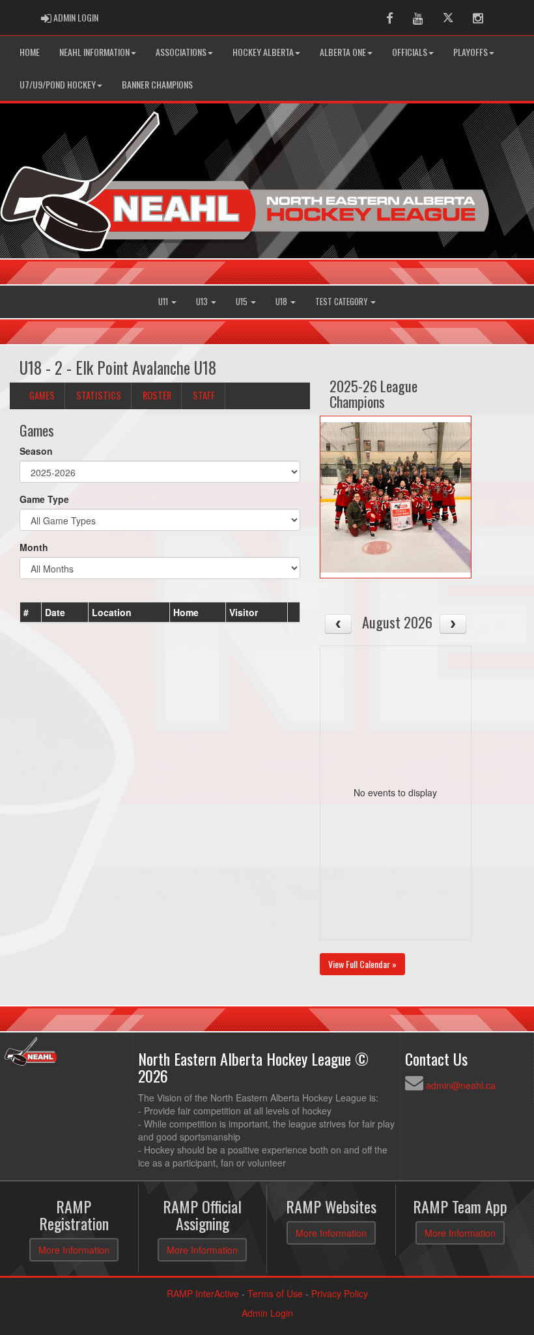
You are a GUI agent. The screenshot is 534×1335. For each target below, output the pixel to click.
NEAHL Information (94, 52)
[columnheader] (31, 612)
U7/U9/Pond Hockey (58, 84)
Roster (157, 395)
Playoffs (470, 52)
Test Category (342, 301)
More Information (73, 1249)
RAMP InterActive (203, 1293)
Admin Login (267, 1312)
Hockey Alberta (263, 52)
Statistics (98, 395)
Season (36, 450)
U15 (242, 301)
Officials (409, 52)
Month (34, 547)
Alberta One (343, 52)
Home (30, 52)
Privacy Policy (339, 1293)
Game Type (44, 499)
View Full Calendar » (362, 964)
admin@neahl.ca (461, 1085)
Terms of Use (275, 1293)
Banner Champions (157, 84)
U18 (282, 301)
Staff (204, 395)
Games (42, 395)
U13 (203, 301)
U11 (164, 301)
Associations (181, 52)
